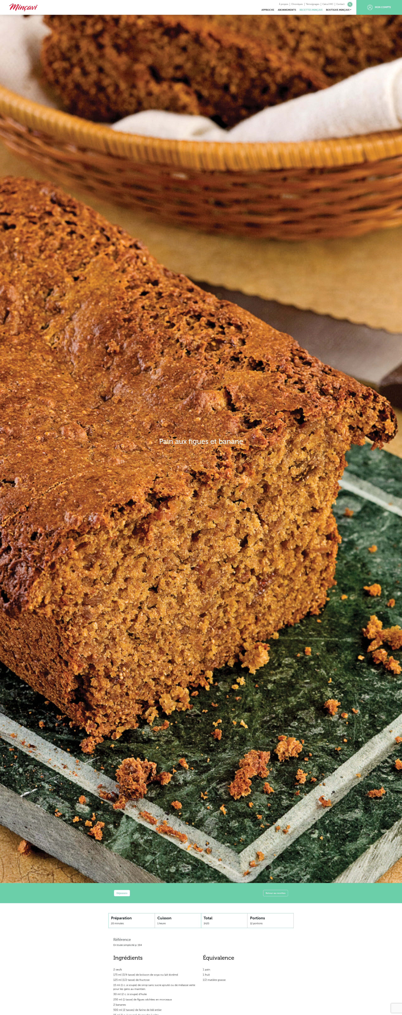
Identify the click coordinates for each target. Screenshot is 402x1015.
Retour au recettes (275, 893)
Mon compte (382, 7)
